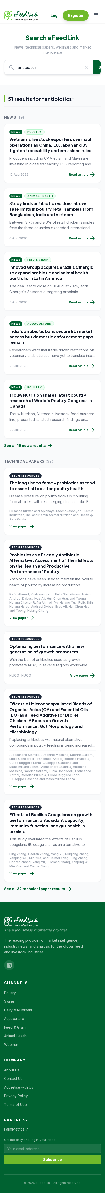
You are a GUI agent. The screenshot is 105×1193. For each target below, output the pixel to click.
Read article (82, 174)
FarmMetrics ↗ (16, 1129)
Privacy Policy (16, 1096)
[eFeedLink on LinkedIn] (9, 965)
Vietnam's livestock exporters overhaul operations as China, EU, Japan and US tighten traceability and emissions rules (50, 145)
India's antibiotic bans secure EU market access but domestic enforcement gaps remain (51, 336)
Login (56, 15)
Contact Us (13, 1078)
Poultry (34, 131)
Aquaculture (39, 323)
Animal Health (40, 195)
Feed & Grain (38, 259)
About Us (11, 1070)
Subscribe (52, 1159)
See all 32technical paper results (38, 889)
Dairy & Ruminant (18, 1010)
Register (76, 15)
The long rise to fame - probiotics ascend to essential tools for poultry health (52, 485)
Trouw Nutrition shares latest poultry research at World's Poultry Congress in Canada (50, 400)
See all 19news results (28, 446)
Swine (9, 1001)
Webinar (11, 1044)
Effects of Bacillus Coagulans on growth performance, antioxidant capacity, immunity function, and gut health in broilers (51, 823)
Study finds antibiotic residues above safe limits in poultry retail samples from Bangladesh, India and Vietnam (51, 209)
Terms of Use (15, 1104)
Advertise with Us (18, 1087)
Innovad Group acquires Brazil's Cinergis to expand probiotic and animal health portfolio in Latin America (51, 272)
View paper (22, 526)
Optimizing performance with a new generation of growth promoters (46, 648)
